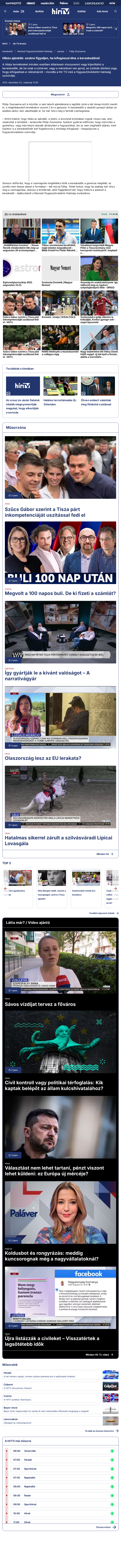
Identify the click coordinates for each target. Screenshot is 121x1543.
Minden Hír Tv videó (97, 1354)
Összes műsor (103, 1527)
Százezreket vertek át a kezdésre (83, 892)
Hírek (7, 503)
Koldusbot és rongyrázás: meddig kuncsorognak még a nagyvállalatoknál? (52, 1256)
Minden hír (103, 854)
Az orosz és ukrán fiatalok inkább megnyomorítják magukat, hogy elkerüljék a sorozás (23, 406)
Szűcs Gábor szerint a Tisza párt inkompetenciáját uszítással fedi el (42, 30)
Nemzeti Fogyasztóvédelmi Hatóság (34, 51)
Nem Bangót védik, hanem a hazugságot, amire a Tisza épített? (52, 894)
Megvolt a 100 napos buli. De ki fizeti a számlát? (102, 29)
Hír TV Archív (19, 43)
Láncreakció (11, 1419)
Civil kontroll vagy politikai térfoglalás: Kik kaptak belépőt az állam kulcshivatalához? (54, 1085)
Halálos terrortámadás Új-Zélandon (60, 402)
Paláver (8, 1249)
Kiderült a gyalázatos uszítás (14, 892)
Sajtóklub (9, 668)
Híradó (7, 1372)
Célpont (8, 1384)
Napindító (29, 1477)
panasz (60, 51)
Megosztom (58, 94)
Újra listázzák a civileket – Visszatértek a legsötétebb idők (52, 1341)
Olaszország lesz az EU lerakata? (43, 758)
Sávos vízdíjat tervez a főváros (40, 1004)
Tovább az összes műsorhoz (99, 1431)
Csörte (8, 589)
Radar (27, 1495)
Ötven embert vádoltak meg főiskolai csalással (96, 402)
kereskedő (7, 51)
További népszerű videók (102, 913)
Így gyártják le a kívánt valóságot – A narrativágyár (47, 675)
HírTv (5, 43)
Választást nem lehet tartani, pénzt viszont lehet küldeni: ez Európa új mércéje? (54, 1171)
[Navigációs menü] (5, 11)
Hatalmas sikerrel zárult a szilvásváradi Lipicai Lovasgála (58, 840)
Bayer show (11, 1407)
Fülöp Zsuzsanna (77, 51)
